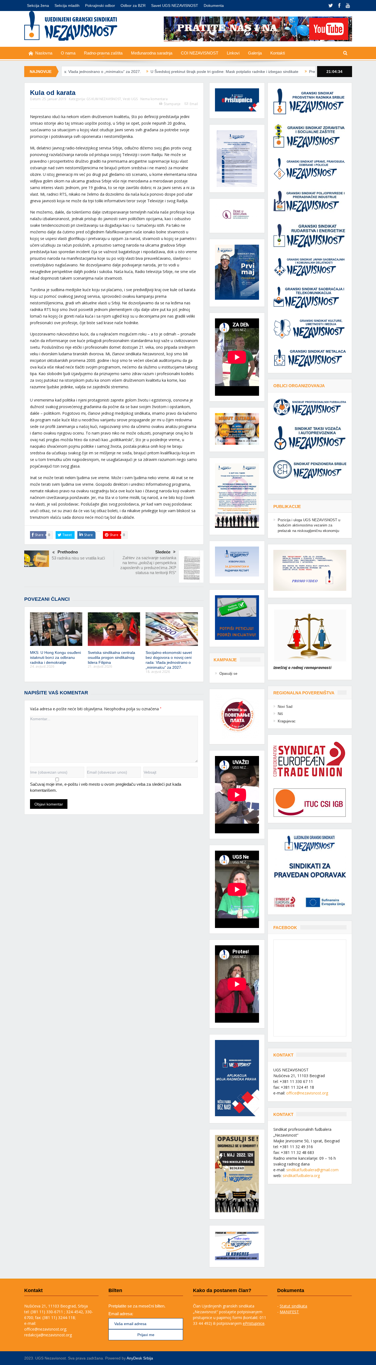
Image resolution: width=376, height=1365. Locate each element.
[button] (237, 158)
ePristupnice (254, 1323)
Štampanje (172, 104)
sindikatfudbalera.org (301, 1175)
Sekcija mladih (67, 5)
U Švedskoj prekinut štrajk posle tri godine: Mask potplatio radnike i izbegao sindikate (159, 71)
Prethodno (68, 552)
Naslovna (43, 53)
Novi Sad (285, 707)
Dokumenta (214, 5)
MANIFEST (289, 1311)
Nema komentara (154, 99)
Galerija (255, 53)
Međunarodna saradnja (151, 53)
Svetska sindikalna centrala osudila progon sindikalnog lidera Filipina (111, 657)
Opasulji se (228, 673)
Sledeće (162, 552)
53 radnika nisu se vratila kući (78, 558)
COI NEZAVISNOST (199, 53)
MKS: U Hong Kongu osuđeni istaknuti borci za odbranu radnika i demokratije (55, 657)
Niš (280, 714)
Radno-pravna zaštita (103, 53)
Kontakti (277, 53)
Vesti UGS (130, 99)
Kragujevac (287, 721)
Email (194, 104)
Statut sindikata (293, 1306)
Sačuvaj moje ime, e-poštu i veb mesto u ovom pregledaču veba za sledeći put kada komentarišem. (105, 787)
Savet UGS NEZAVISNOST (174, 5)
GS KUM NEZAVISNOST (103, 99)
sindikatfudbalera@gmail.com (312, 1169)
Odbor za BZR (133, 5)
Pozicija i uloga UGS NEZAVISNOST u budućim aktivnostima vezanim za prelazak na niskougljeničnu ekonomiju (309, 525)
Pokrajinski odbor (100, 5)
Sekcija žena (38, 5)
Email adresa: (120, 1313)
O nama (68, 53)
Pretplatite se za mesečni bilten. (136, 1306)
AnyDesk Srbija (140, 1358)
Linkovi (233, 53)
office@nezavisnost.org (307, 1093)
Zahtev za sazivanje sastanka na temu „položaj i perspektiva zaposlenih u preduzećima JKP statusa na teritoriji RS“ (148, 565)
